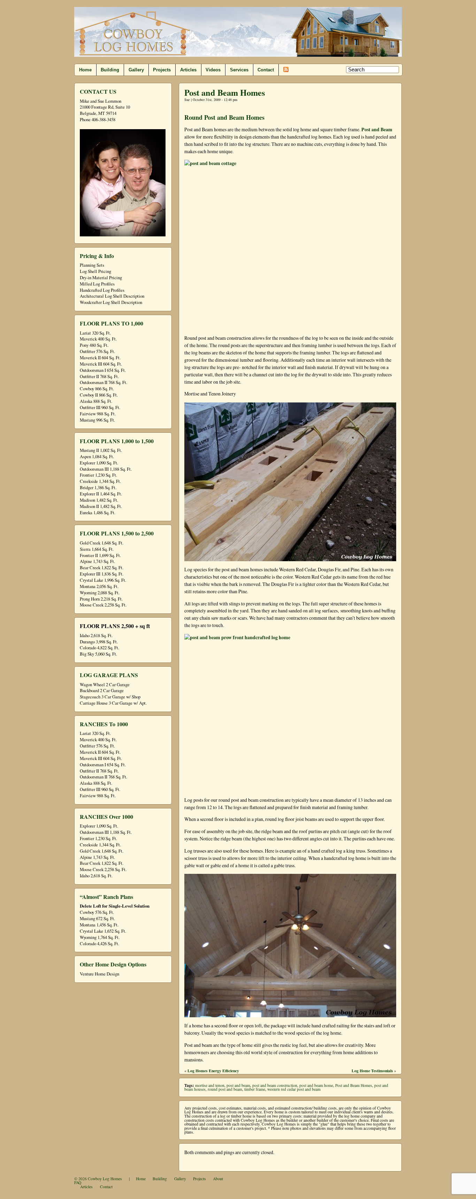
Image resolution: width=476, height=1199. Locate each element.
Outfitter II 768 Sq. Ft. (99, 376)
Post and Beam (376, 129)
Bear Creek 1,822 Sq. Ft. (101, 568)
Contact (266, 69)
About (218, 1178)
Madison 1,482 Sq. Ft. (99, 500)
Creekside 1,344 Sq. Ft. (100, 481)
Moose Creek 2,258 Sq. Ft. (103, 605)
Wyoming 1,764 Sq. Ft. (100, 937)
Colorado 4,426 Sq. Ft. (99, 944)
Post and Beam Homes (224, 92)
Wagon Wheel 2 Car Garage (105, 685)
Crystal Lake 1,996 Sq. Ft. (103, 580)
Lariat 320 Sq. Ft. (95, 333)
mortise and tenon (209, 1085)
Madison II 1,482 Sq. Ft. (101, 506)
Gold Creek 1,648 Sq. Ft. (101, 543)
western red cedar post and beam (294, 1089)
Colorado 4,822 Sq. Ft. (99, 648)
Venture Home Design (99, 974)
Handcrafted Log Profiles (102, 290)
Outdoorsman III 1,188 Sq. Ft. (106, 469)
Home (85, 69)
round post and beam (225, 1089)
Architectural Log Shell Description (112, 296)
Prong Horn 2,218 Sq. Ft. (101, 599)
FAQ (77, 1182)
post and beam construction (274, 1085)
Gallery (136, 69)
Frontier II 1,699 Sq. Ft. (100, 555)
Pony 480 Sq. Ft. (94, 345)
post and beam (238, 1085)
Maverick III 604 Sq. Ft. (101, 364)
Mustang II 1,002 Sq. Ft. (101, 450)
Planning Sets (92, 265)
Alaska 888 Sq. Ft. (96, 401)
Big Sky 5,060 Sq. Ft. (98, 654)
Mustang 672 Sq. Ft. (97, 919)
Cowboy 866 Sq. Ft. (97, 389)
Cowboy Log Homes (105, 1178)
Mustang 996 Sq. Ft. (97, 420)
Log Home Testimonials (372, 1071)
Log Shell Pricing (95, 271)
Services (239, 69)
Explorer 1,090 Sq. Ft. (99, 463)
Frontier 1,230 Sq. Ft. (98, 475)
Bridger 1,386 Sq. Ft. (98, 488)
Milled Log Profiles (97, 284)
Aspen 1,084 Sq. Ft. (97, 457)
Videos (213, 69)
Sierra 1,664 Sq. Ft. (97, 549)
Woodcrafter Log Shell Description (111, 302)
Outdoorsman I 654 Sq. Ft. (103, 370)
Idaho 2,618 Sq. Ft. (96, 635)
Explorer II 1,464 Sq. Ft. (101, 494)
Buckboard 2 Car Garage (102, 690)
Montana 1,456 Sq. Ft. (99, 925)
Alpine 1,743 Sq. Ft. (97, 561)
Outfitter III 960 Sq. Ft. (100, 407)
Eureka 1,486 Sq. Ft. (97, 513)
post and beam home (316, 1085)
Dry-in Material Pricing (101, 278)
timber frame (254, 1089)
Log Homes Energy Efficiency (213, 1071)
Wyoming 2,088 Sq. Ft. (100, 593)
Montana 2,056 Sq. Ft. (99, 586)
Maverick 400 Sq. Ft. (98, 339)
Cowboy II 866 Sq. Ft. (99, 395)
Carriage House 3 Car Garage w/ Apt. (113, 703)
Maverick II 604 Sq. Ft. (100, 358)
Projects (162, 69)
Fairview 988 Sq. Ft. (98, 414)
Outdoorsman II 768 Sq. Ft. (103, 382)
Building (110, 69)
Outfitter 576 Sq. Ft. (97, 351)
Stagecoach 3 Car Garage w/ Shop (110, 697)
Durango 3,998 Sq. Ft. (99, 642)
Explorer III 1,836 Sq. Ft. (101, 574)
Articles (188, 69)
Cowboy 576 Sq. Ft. (97, 912)
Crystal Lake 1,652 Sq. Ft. (103, 931)
